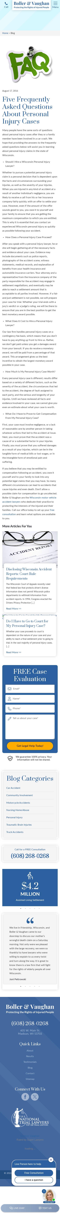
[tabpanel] (30, 887)
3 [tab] (30, 908)
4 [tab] (34, 908)
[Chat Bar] (30, 1208)
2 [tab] (25, 908)
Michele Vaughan (30, 1136)
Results (30, 1056)
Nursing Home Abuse (17, 810)
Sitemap (30, 1079)
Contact (30, 1073)
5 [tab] (39, 908)
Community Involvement (19, 795)
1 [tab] (20, 908)
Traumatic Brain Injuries (19, 825)
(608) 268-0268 (30, 1024)
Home (5, 33)
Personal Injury (14, 817)
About (30, 1050)
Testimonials (30, 1062)
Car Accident (13, 788)
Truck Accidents (14, 832)
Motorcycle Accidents (18, 803)
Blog (30, 1068)
